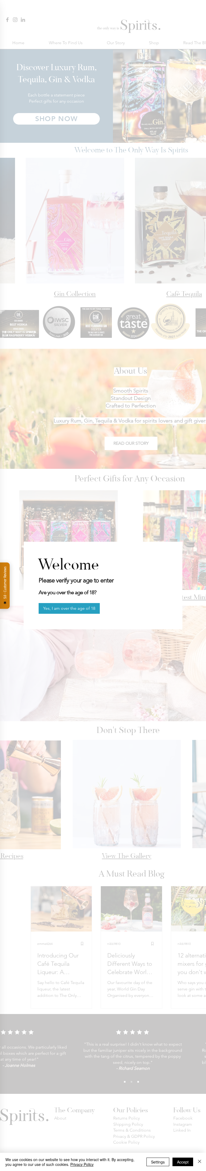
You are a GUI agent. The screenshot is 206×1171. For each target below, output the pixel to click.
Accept (183, 1162)
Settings (158, 1162)
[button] (69, 608)
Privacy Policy (82, 1164)
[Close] (199, 1162)
